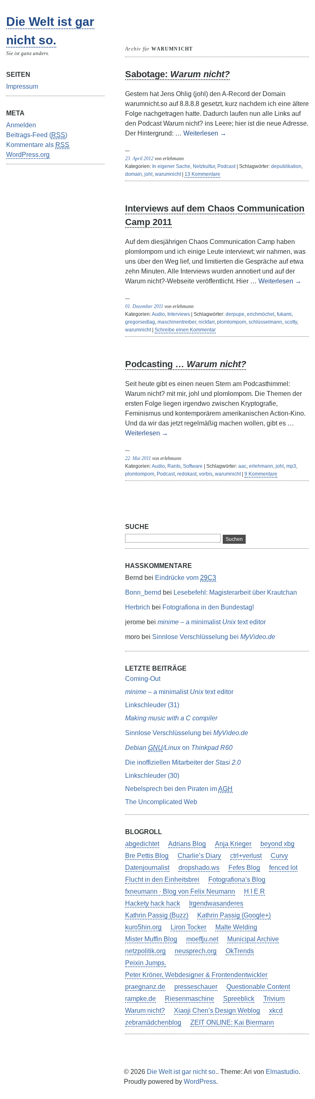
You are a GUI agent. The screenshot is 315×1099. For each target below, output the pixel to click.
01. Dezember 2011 (144, 306)
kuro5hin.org (143, 927)
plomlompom (231, 322)
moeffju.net (202, 939)
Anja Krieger (233, 843)
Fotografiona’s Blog (236, 879)
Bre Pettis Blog (147, 855)
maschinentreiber (177, 322)
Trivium (274, 998)
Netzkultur (204, 166)
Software (193, 466)
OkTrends (240, 950)
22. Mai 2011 (138, 458)
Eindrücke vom (185, 577)
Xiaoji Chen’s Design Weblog (217, 1010)
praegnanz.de (145, 986)
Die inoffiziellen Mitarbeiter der (183, 762)
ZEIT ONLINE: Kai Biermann (232, 1022)
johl (148, 174)
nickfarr (207, 322)
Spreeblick (238, 998)
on (179, 747)
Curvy (279, 855)
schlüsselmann (265, 322)
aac (242, 466)
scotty (291, 322)
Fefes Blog (244, 867)
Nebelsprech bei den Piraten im (179, 788)
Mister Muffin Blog (151, 939)
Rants (173, 466)
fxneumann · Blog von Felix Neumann (180, 891)
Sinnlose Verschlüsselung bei (213, 636)
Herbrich (137, 607)
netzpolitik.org (145, 950)
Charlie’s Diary (199, 855)
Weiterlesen (204, 133)
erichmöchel (260, 314)
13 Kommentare (202, 174)
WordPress (200, 1081)
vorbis (205, 474)
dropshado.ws (198, 867)
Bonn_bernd (143, 592)
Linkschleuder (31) (152, 704)
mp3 (291, 466)
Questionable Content (258, 986)
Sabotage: (177, 74)
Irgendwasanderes (216, 903)
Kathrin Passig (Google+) (234, 915)
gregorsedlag (140, 322)
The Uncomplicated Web (161, 801)
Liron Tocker (188, 927)
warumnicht (168, 174)
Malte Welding (236, 927)
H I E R (254, 891)
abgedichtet (142, 843)
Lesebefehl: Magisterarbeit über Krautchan (235, 592)
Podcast (226, 166)
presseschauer (195, 986)
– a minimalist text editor (212, 621)
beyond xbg (277, 843)
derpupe (235, 314)
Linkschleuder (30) (152, 775)
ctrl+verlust (246, 855)
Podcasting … (185, 364)
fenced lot (283, 867)
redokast (186, 474)
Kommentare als (37, 144)
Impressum (22, 86)
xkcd (276, 1010)
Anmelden (21, 125)
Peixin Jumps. (145, 962)
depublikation (286, 166)
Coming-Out (142, 678)
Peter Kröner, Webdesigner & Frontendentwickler (196, 974)
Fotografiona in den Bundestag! (208, 607)
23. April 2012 (139, 158)
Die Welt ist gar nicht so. (182, 1071)
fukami (284, 314)
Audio (158, 314)
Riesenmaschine (189, 998)
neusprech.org (196, 950)
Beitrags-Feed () (36, 134)
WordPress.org (28, 154)
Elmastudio (282, 1071)
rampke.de (140, 998)
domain (133, 174)
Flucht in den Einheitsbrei (162, 879)
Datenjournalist (147, 867)
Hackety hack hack (152, 903)
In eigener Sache (171, 166)
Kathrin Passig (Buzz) (156, 915)
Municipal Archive (253, 939)
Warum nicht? (145, 1010)
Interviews (178, 314)
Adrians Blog (187, 843)
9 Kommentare (260, 474)
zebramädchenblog (153, 1022)
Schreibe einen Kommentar (185, 330)
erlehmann (261, 466)
